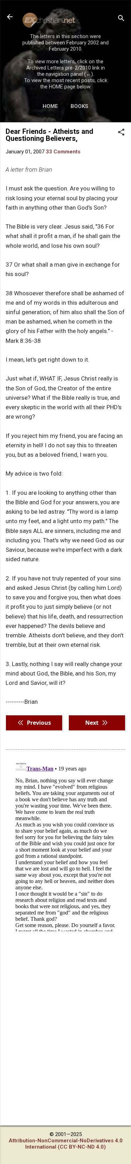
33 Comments (63, 152)
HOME (50, 106)
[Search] (121, 19)
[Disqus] (65, 844)
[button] (121, 133)
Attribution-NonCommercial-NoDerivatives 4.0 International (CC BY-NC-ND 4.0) (66, 1143)
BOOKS (79, 106)
